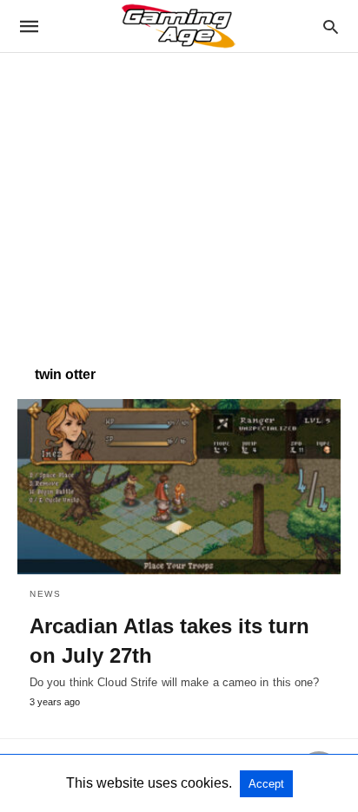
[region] (179, 200)
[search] (331, 26)
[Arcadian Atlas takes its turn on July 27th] (179, 486)
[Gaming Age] (178, 26)
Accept (266, 783)
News (45, 594)
